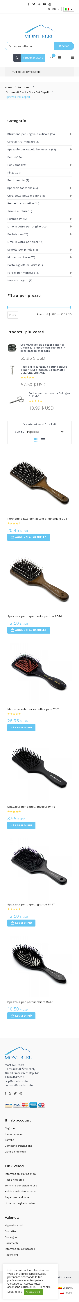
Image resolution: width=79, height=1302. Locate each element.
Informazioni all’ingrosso (20, 1248)
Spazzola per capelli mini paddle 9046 (34, 616)
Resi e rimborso (14, 1179)
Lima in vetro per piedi (22, 242)
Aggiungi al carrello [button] (30, 537)
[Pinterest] (44, 4)
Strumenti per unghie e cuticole (28, 134)
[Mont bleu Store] (39, 31)
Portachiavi (14, 218)
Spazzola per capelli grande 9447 (31, 904)
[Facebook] (29, 4)
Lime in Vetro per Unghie (24, 226)
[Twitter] (33, 4)
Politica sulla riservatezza (20, 1191)
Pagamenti (11, 1242)
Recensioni (11, 1254)
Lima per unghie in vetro (20, 1203)
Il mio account (14, 1134)
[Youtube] (50, 4)
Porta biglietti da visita (22, 265)
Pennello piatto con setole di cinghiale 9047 (38, 518)
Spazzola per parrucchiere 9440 (30, 1002)
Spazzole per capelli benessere (29, 149)
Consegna (11, 1237)
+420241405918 (33, 57)
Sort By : (20, 431)
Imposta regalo (17, 280)
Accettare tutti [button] (33, 1292)
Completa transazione (18, 1145)
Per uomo (24, 87)
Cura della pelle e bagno (24, 195)
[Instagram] (39, 4)
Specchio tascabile (20, 188)
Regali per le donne (17, 1197)
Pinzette (12, 172)
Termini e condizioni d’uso (21, 1185)
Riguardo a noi (14, 1225)
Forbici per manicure (21, 272)
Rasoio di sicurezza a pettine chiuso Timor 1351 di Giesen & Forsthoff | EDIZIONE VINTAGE (44, 369)
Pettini (11, 157)
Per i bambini (16, 180)
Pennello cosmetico (20, 203)
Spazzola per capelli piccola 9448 (31, 806)
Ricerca (64, 46)
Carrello (9, 1139)
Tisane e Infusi (17, 211)
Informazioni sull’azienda (20, 1173)
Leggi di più (23, 727)
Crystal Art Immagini (21, 141)
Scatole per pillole (20, 249)
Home (8, 87)
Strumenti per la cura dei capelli (27, 92)
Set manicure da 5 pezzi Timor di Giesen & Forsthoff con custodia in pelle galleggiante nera (42, 347)
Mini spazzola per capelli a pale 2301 (33, 709)
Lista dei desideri (15, 1151)
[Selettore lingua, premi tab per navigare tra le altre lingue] (68, 9)
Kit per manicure (18, 257)
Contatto (10, 1231)
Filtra (12, 314)
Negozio (10, 1128)
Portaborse (15, 234)
